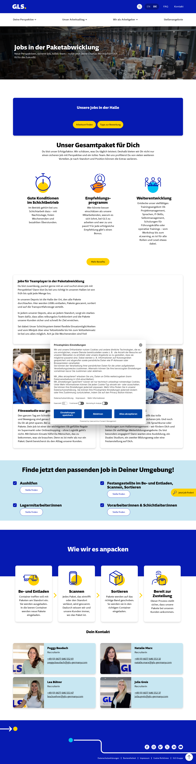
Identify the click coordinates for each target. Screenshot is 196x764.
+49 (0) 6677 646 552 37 (148, 692)
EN (148, 6)
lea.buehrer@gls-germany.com (65, 696)
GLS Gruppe (178, 758)
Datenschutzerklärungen (108, 758)
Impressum (144, 758)
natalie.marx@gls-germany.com (153, 662)
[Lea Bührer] (28, 692)
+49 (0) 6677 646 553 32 (148, 658)
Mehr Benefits (98, 261)
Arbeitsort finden (84, 124)
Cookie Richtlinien (161, 758)
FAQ (165, 6)
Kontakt (178, 6)
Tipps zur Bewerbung (110, 124)
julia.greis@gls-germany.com (151, 696)
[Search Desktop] (139, 6)
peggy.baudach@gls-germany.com (67, 662)
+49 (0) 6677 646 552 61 (60, 658)
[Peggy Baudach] (28, 658)
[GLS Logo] (19, 6)
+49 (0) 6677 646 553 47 (60, 692)
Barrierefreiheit (129, 758)
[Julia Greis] (115, 692)
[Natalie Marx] (115, 658)
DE (155, 6)
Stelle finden (31, 490)
